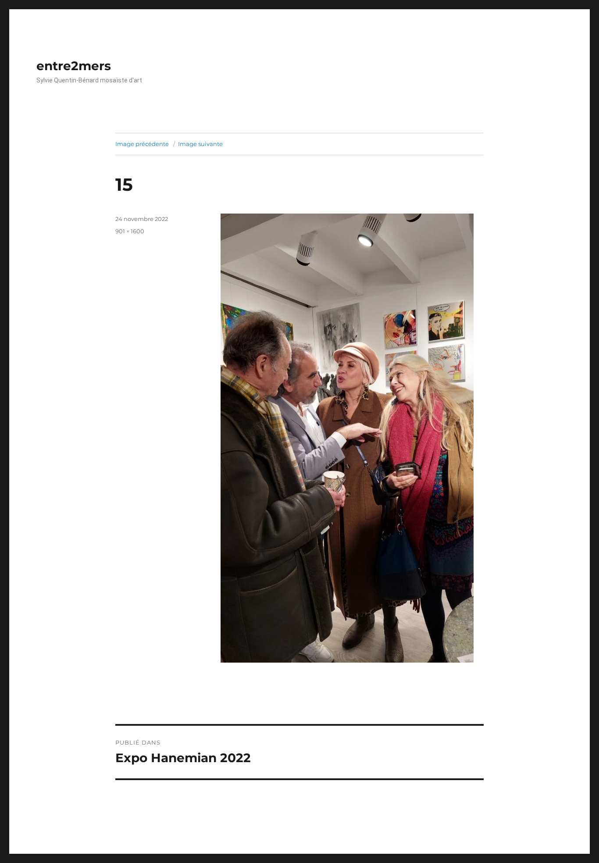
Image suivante (200, 143)
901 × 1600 (129, 231)
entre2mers (73, 65)
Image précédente (142, 143)
